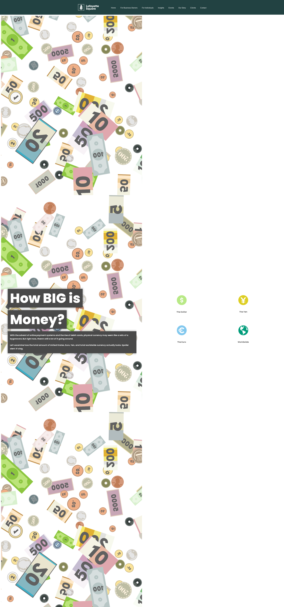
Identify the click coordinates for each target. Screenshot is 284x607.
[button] (113, 8)
